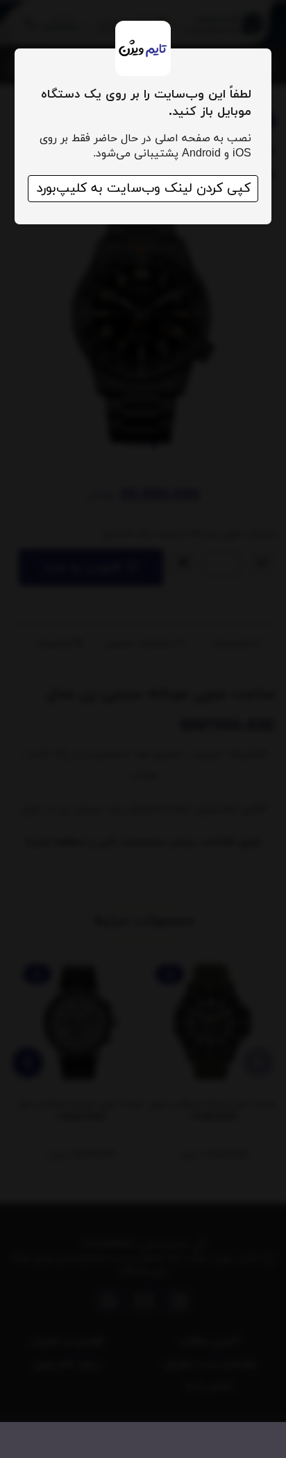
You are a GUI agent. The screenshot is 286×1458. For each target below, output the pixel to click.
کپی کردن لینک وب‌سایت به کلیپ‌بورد (143, 188)
